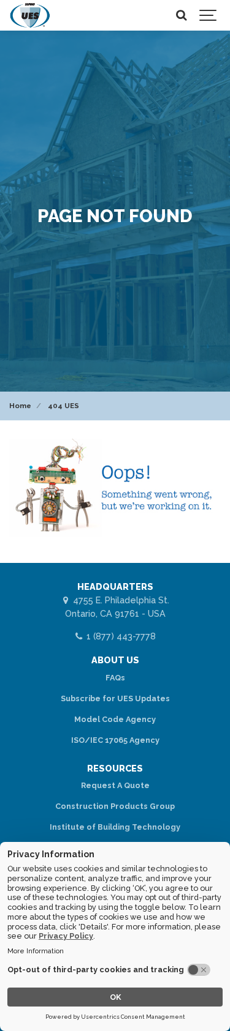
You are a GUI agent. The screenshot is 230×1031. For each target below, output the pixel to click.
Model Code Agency (115, 719)
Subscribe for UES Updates (115, 698)
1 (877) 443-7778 (119, 636)
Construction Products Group (115, 806)
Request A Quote (115, 785)
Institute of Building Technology (115, 827)
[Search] (181, 15)
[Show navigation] (208, 15)
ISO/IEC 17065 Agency (115, 740)
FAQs (115, 677)
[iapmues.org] (30, 15)
